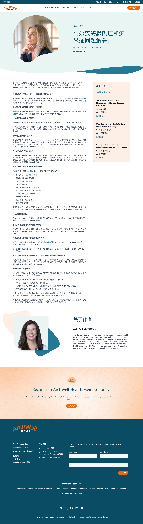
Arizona (29, 488)
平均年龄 (82, 98)
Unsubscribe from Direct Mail (24, 451)
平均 (18, 251)
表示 (56, 140)
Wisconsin (78, 493)
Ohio (113, 488)
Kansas (65, 488)
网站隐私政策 (85, 517)
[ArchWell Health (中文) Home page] (26, 428)
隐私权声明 (61, 517)
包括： (68, 127)
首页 (75, 26)
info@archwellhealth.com (51, 458)
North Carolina (103, 488)
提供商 (76, 8)
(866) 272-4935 (48, 448)
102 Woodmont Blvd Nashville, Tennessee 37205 (52, 452)
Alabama (21, 488)
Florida (57, 488)
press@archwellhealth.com (23, 462)
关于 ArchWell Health (21, 444)
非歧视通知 (73, 517)
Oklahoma (121, 488)
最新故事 (16, 456)
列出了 (31, 171)
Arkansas (39, 488)
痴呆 (14, 112)
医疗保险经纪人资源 (21, 447)
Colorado (48, 488)
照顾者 (54, 273)
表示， (31, 260)
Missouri (73, 488)
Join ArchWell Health (52, 8)
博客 (81, 26)
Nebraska (83, 488)
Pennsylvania (66, 493)
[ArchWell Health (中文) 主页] (10, 8)
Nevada (92, 488)
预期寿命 (47, 242)
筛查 (60, 218)
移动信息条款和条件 (100, 517)
